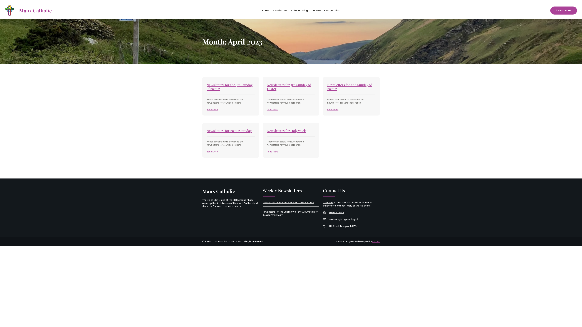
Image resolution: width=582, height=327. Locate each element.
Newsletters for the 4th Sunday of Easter (230, 87)
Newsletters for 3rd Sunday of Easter (289, 87)
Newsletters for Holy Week (286, 131)
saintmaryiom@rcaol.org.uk (343, 219)
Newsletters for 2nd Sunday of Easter (349, 87)
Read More (212, 109)
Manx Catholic (35, 10)
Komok (376, 241)
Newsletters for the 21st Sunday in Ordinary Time (288, 202)
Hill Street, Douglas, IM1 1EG (343, 226)
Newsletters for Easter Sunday (229, 131)
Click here (328, 202)
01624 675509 (336, 212)
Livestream (563, 10)
